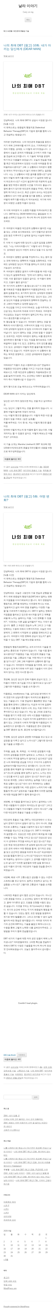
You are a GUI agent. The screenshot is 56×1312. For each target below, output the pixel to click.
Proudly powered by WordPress (16, 1307)
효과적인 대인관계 (21, 474)
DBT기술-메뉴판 (10, 1055)
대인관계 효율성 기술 (32, 470)
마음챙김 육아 (10, 1202)
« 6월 (6, 1259)
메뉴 (28, 20)
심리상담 (14, 467)
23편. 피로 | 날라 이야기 (14, 1173)
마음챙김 (19, 1074)
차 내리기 (8, 1126)
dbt (41, 467)
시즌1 (6, 1209)
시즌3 (6, 1213)
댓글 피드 (8, 1285)
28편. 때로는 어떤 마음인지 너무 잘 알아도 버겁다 (25, 1123)
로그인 (6, 1277)
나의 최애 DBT (15, 470)
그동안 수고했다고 (12, 1130)
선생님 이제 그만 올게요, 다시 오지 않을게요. (23, 1119)
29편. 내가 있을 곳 (12, 1116)
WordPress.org (10, 1288)
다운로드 (22, 1055)
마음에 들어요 (12, 459)
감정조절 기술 (10, 1071)
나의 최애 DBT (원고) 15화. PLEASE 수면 (29, 1169)
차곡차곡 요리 (10, 1220)
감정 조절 (47, 1067)
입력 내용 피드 (10, 1281)
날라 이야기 (28, 6)
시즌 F (6, 1205)
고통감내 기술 (23, 1071)
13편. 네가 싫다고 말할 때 (37, 1173)
